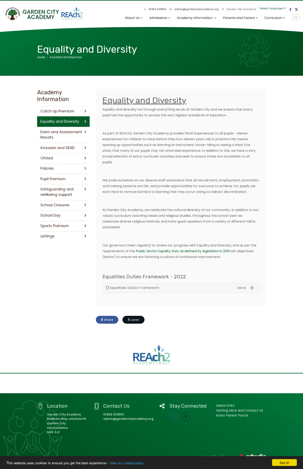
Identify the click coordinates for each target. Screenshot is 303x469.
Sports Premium (54, 225)
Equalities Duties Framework (134, 287)
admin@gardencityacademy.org (196, 9)
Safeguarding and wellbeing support (57, 192)
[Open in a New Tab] (252, 288)
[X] (296, 10)
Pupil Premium (53, 178)
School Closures (54, 205)
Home (41, 57)
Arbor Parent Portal (232, 415)
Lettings (47, 236)
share (108, 320)
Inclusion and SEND (57, 147)
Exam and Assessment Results (61, 135)
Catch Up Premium (57, 111)
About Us (132, 17)
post (135, 320)
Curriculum (273, 17)
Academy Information (195, 17)
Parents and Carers (239, 17)
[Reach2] (151, 354)
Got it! (284, 462)
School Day (50, 215)
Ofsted (46, 158)
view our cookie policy (126, 462)
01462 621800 (157, 9)
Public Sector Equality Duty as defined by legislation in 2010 (183, 251)
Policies (47, 168)
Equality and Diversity (59, 121)
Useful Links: (225, 405)
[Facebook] (290, 10)
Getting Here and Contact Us (239, 410)
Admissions (158, 17)
